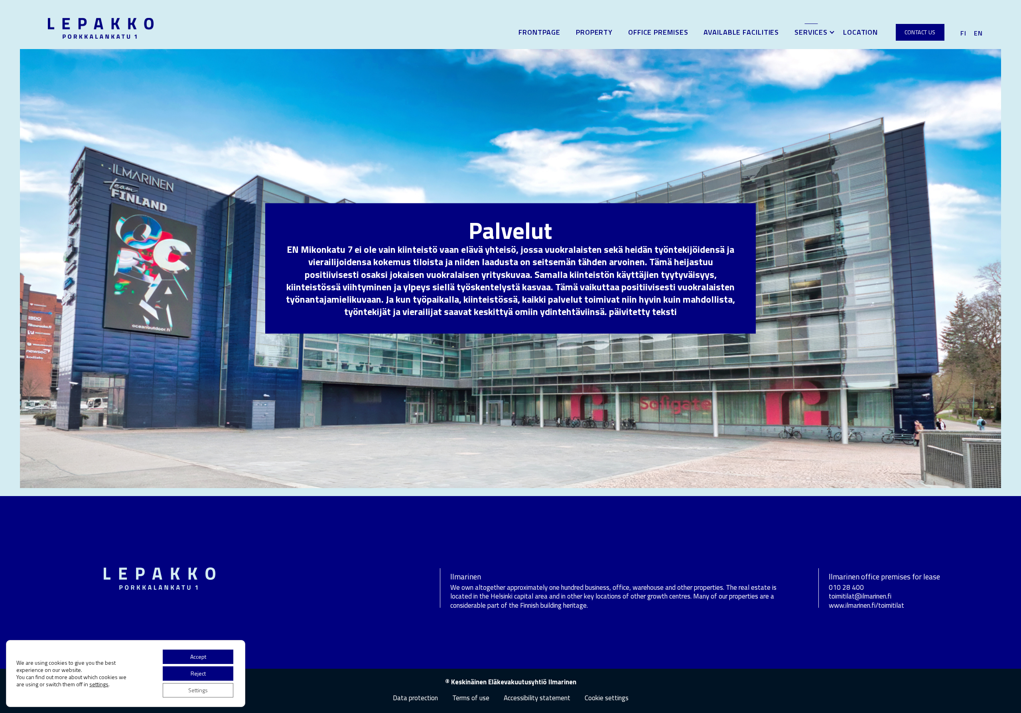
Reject (198, 673)
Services (811, 32)
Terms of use (470, 698)
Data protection (415, 698)
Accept (198, 656)
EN (978, 33)
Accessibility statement (537, 698)
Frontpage (539, 32)
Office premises (658, 32)
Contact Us (920, 32)
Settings (198, 690)
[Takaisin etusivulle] (101, 27)
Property (594, 32)
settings (98, 684)
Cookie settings (607, 698)
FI (963, 33)
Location (860, 32)
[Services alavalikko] (832, 32)
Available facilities (741, 32)
